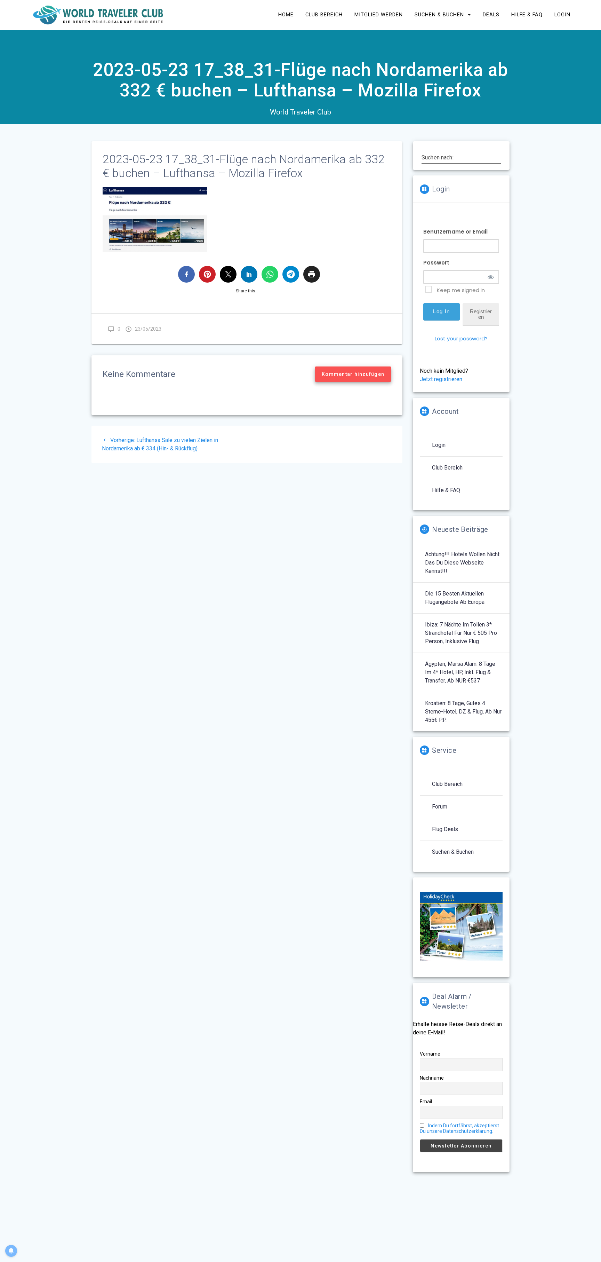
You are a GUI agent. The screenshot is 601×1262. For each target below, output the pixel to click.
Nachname (432, 1078)
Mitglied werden (378, 15)
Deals (491, 15)
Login (562, 15)
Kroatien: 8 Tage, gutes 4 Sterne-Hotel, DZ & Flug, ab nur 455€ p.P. (463, 711)
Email (426, 1101)
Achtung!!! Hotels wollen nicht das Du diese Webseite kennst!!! (462, 562)
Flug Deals (445, 829)
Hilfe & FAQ (527, 15)
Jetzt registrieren (441, 379)
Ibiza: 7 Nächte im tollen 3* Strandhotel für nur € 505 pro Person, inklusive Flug (461, 633)
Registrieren (481, 314)
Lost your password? (461, 338)
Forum (439, 806)
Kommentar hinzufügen (353, 374)
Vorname (430, 1054)
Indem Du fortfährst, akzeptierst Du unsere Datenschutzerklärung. (459, 1128)
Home (286, 15)
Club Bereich (324, 15)
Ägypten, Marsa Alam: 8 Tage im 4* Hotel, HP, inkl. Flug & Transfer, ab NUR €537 (460, 672)
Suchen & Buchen (439, 15)
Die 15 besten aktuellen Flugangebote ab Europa (454, 597)
